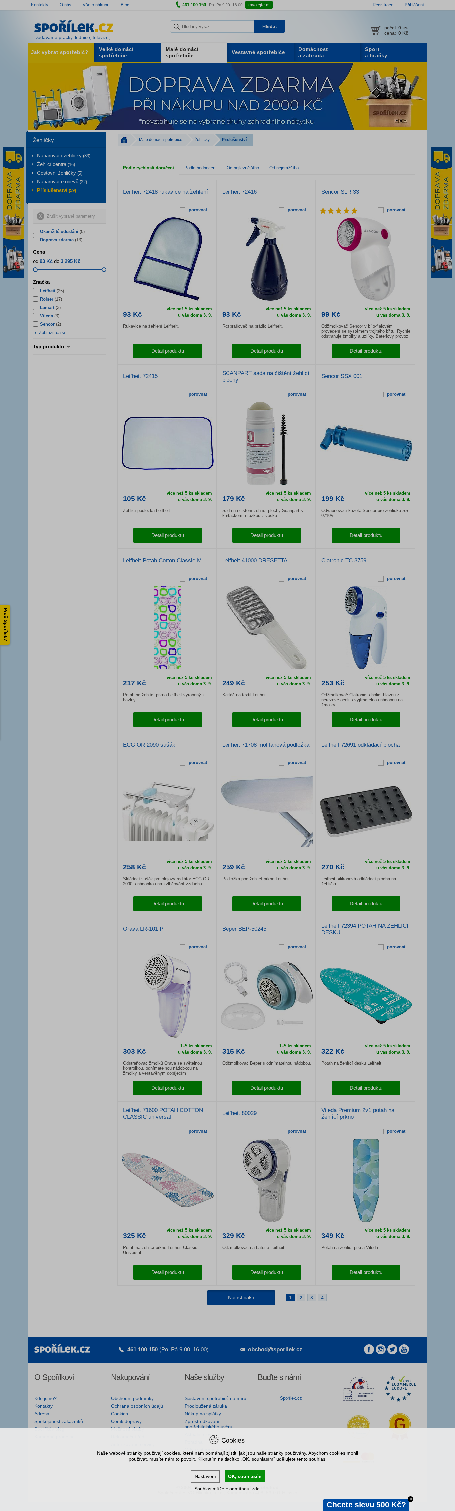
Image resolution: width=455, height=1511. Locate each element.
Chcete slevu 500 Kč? (366, 1504)
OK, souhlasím (244, 1476)
